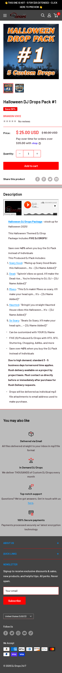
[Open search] (43, 15)
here (30, 502)
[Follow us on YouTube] (24, 633)
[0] (56, 15)
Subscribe (14, 600)
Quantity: (8, 153)
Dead (12, 273)
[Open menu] (5, 15)
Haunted (14, 304)
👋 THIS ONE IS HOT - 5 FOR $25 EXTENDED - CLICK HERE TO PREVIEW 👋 (31, 4)
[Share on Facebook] (37, 178)
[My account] (49, 15)
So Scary (14, 320)
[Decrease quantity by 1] (19, 153)
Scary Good (15, 262)
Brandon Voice (12, 116)
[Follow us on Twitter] (12, 633)
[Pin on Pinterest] (43, 178)
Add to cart (31, 165)
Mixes (12, 289)
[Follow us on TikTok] (30, 633)
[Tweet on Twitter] (50, 178)
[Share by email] (56, 178)
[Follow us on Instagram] (18, 633)
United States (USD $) (15, 616)
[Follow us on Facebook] (5, 633)
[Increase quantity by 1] (37, 153)
